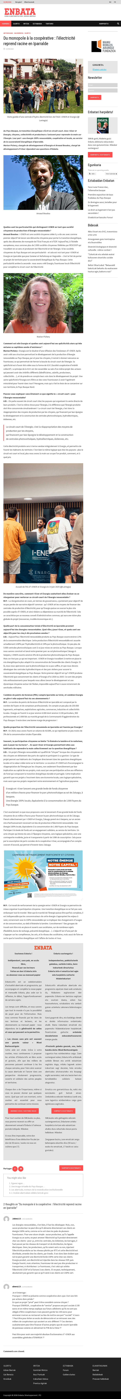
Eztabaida (37, 23)
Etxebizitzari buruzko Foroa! (100, 217)
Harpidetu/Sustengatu (63, 1111)
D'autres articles (99, 69)
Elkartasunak (29, 2)
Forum (66, 1370)
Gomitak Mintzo (40, 1370)
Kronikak (7, 1379)
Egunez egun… (18, 1183)
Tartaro (49, 23)
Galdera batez (69, 1374)
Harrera (5, 23)
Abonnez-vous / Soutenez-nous (23, 1111)
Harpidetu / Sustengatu (100, 155)
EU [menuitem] (110, 2)
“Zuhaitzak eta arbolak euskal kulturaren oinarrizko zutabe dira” (101, 257)
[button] (92, 174)
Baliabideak (98, 1374)
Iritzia (26, 23)
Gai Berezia (18, 33)
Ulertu (16, 23)
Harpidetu (103, 23)
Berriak (96, 1370)
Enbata (21, 1395)
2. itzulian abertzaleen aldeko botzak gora (29, 1192)
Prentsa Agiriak (40, 1383)
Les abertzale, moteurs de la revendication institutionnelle (37, 1189)
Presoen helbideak (101, 1379)
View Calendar (111, 174)
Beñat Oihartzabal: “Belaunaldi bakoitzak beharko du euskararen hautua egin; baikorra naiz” (102, 268)
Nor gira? (18, 2)
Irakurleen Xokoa (40, 1379)
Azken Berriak (9, 1370)
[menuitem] (110, 2)
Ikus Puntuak (39, 1374)
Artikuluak (8, 33)
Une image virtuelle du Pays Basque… (28, 1186)
